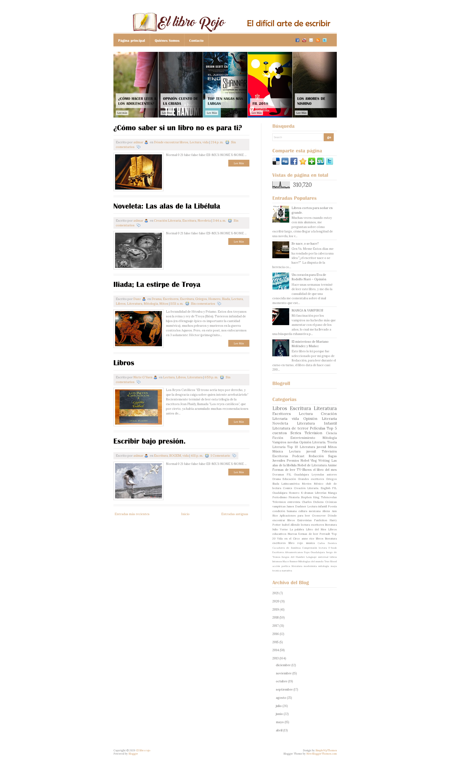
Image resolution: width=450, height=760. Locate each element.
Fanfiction (320, 520)
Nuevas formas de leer (303, 534)
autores (332, 474)
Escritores (171, 299)
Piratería (294, 497)
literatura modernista (304, 566)
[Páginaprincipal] (131, 40)
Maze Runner (290, 561)
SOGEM (175, 456)
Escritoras (280, 456)
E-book (333, 547)
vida (205, 142)
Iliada (226, 299)
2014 (275, 650)
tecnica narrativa (282, 570)
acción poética (281, 566)
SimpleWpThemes (326, 750)
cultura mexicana (309, 511)
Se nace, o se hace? (305, 244)
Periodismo (279, 497)
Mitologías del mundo (310, 561)
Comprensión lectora (314, 547)
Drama (156, 299)
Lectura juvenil (302, 451)
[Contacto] (196, 40)
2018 (275, 617)
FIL (289, 474)
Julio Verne (280, 529)
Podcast (298, 456)
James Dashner (296, 506)
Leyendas (317, 474)
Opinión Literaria (320, 418)
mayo (280, 722)
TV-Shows (304, 470)
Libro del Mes (316, 529)
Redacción (316, 456)
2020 (275, 601)
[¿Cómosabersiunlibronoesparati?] (177, 127)
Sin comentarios (203, 304)
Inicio (185, 514)
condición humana (284, 511)
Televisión (329, 451)
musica (310, 543)
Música (277, 451)
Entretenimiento (302, 438)
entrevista (293, 502)
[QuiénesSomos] (167, 40)
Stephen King (310, 497)
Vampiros (279, 442)
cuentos (279, 432)
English (325, 488)
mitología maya (327, 566)
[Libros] (124, 362)
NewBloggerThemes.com (321, 753)
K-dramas (307, 492)
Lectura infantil (317, 506)
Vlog (314, 461)
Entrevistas (304, 520)
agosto (281, 698)
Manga (332, 492)
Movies (306, 483)
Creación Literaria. (306, 488)
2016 (275, 634)
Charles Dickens (313, 502)
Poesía (332, 506)
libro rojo (296, 543)
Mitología (151, 304)
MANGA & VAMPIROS (307, 310)
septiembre (284, 690)
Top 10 (292, 447)
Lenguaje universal (317, 557)
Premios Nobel (298, 461)
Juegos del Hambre (293, 557)
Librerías (320, 492)
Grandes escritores (311, 479)
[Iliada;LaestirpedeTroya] (157, 284)
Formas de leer (283, 470)
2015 (275, 642)
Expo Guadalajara (314, 552)
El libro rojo (143, 750)
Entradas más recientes (132, 514)
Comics (287, 488)
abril (279, 730)
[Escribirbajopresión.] (149, 440)
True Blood (330, 561)
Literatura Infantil (317, 423)
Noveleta (204, 221)
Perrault (324, 534)
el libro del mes (325, 470)
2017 (275, 626)
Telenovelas (329, 497)
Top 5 (332, 428)
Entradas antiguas (234, 514)
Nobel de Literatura (312, 465)
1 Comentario (220, 456)
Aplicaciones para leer (295, 515)
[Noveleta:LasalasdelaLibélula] (166, 205)
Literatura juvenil (313, 447)
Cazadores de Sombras (286, 547)
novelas (292, 442)
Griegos (201, 299)
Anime (332, 465)
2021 (275, 593)
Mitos (163, 304)
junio (279, 714)
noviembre (284, 673)
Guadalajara (301, 474)
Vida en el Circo (288, 538)
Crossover (319, 515)
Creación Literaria (167, 221)
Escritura (189, 221)
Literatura (134, 304)
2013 (275, 658)
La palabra (297, 529)
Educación (289, 479)
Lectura (195, 142)
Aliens (326, 511)
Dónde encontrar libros (171, 142)
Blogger (133, 753)
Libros (121, 304)
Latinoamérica (290, 483)
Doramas (278, 474)
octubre (281, 681)
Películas (317, 428)
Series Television (306, 432)
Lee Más (239, 163)
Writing (324, 461)
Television (279, 502)
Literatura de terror (290, 428)
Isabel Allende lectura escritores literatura (309, 524)
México (318, 483)
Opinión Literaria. (312, 442)
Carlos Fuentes (327, 543)
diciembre (283, 665)
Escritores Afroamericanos (287, 552)
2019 (275, 610)
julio (279, 706)
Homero (214, 299)
